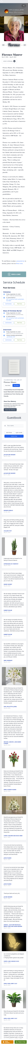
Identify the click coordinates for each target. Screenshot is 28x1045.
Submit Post (14, 436)
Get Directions (8, 303)
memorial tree (21, 261)
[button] (14, 546)
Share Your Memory (10, 409)
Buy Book (16, 385)
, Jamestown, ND (10, 337)
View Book (7, 385)
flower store (19, 263)
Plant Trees (19, 303)
